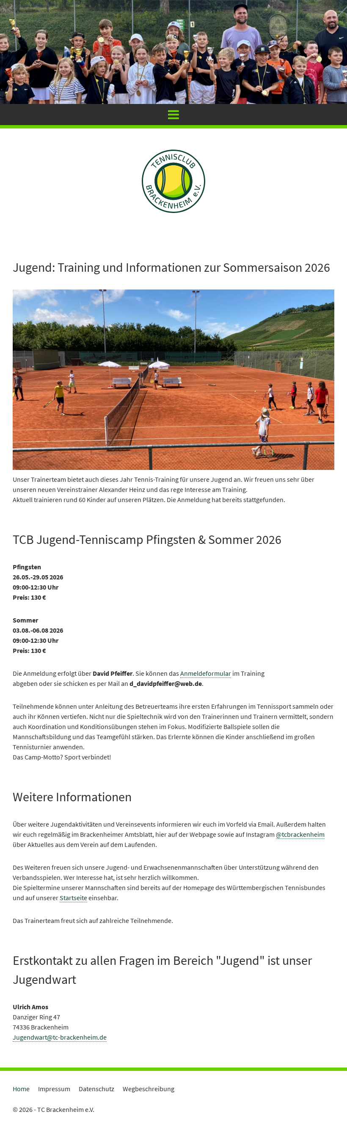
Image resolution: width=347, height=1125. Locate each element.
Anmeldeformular (205, 673)
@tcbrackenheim (300, 834)
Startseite (73, 897)
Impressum (54, 1088)
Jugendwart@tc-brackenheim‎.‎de (60, 1037)
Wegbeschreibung (148, 1088)
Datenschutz (96, 1088)
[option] (173, 52)
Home (21, 1088)
